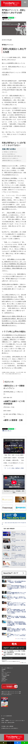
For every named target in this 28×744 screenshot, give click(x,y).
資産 (11, 522)
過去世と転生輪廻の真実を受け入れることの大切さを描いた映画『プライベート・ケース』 (16, 593)
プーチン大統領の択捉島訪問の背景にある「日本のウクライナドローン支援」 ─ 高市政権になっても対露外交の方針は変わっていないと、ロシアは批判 (16, 587)
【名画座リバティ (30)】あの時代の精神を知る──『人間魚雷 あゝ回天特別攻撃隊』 (16, 582)
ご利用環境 (4, 676)
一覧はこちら (23, 662)
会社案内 (3, 678)
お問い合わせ (4, 679)
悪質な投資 (14, 522)
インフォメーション (8, 658)
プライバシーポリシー (6, 672)
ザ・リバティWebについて (7, 668)
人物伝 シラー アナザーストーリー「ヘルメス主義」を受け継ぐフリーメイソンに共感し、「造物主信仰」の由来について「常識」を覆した (16, 604)
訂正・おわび (4, 673)
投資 (9, 522)
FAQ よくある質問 (5, 675)
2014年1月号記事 (20, 522)
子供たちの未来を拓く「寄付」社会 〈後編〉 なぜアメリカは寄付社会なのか (18, 535)
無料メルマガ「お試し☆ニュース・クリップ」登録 (11, 691)
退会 (3, 670)
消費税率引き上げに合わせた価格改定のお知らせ (11, 661)
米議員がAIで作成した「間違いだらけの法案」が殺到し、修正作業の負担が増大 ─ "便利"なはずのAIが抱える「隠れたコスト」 (16, 630)
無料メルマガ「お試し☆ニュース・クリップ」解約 (11, 693)
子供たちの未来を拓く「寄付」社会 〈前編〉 (18, 541)
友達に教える (7, 19)
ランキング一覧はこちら (21, 638)
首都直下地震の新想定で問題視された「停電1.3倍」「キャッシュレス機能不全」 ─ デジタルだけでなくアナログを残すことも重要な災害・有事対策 (14, 548)
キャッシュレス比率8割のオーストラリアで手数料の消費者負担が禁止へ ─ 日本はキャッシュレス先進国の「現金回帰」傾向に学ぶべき (14, 556)
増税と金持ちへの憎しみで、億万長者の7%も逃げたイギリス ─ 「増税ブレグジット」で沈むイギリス (16, 598)
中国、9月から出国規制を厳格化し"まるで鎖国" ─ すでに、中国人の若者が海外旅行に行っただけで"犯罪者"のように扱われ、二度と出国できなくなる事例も (16, 611)
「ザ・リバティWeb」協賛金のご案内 (13, 468)
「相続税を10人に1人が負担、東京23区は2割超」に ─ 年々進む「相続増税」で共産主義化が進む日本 (16, 617)
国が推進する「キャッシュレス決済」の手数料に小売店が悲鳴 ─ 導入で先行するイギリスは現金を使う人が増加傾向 (14, 564)
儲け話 (6, 522)
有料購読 (3, 669)
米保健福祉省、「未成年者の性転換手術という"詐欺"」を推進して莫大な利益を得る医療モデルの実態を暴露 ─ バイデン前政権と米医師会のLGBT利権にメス (16, 623)
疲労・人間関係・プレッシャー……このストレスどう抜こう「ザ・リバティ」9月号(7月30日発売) (16, 635)
